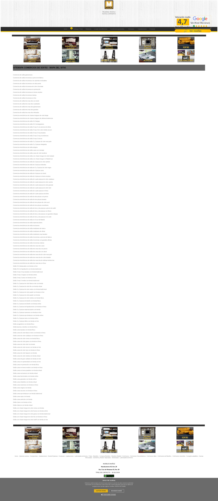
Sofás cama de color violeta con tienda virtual (26, 356)
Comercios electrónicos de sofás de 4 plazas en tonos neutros (31, 176)
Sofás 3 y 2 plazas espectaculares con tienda (26, 309)
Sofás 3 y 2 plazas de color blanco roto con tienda (28, 283)
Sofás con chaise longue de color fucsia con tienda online (30, 411)
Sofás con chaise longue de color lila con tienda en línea (30, 416)
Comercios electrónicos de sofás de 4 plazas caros (28, 170)
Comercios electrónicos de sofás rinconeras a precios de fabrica (32, 237)
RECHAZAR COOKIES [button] (116, 491)
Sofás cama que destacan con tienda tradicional (27, 393)
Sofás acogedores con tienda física (23, 324)
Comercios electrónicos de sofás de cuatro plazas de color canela (33, 182)
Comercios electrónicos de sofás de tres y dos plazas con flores (32, 211)
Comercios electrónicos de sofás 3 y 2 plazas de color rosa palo (32, 141)
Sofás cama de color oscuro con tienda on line (27, 347)
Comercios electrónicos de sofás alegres (25, 147)
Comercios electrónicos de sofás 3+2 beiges (26, 121)
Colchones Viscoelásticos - (138, 456)
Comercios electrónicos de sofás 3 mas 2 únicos (27, 138)
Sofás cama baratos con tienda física (24, 330)
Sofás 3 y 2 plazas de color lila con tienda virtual (27, 286)
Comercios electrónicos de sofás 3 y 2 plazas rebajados (30, 144)
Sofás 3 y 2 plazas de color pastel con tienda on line (28, 292)
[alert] (109, 489)
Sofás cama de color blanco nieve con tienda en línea (29, 332)
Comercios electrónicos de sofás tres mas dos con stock (30, 251)
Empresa (88, 29)
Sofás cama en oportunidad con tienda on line (27, 361)
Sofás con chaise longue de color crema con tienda (28, 408)
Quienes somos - (24, 456)
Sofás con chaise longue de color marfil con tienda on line (30, 419)
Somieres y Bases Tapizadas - (102, 457)
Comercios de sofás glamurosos (22, 75)
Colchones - (126, 456)
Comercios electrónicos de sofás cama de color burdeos (30, 153)
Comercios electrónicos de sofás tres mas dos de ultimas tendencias (33, 260)
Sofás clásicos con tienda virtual (22, 405)
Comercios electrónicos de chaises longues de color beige (30, 115)
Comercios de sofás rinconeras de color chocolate (28, 86)
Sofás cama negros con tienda (22, 388)
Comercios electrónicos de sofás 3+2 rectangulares (28, 124)
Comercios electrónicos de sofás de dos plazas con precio (30, 196)
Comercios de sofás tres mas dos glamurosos (26, 106)
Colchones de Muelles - (165, 456)
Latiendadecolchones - (82, 456)
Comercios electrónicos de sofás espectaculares (27, 222)
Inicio (65, 29)
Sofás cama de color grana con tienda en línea (27, 341)
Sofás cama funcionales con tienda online (25, 376)
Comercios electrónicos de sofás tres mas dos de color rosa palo (32, 254)
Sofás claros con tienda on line (22, 402)
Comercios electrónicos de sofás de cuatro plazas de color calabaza (33, 179)
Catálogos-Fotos (78, 29)
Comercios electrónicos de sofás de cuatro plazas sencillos (31, 193)
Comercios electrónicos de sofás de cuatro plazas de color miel (32, 188)
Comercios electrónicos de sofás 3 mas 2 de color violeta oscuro (32, 130)
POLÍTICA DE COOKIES (120, 486)
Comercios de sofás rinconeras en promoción (26, 89)
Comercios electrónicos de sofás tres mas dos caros (28, 246)
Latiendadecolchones (126, 457)
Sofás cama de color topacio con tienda (25, 353)
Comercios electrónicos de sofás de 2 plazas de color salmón (31, 162)
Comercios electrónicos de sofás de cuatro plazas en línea (30, 190)
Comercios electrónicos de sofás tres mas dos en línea (29, 263)
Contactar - (62, 456)
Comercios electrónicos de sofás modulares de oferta (29, 231)
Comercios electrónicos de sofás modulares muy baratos (30, 234)
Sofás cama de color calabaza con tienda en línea (28, 335)
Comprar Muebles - (105, 456)
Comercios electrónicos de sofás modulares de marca (29, 228)
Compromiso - (34, 456)
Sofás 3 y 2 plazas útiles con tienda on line (26, 321)
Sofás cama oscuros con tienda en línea (25, 390)
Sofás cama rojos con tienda (21, 396)
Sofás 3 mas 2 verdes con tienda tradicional (26, 280)
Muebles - (96, 456)
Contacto (152, 29)
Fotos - (91, 456)
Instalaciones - (43, 456)
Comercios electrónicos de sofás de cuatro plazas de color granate (33, 185)
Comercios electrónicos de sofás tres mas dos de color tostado (32, 257)
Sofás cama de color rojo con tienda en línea (26, 350)
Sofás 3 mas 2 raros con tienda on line (24, 277)
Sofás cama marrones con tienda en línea (25, 385)
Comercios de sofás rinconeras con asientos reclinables (30, 80)
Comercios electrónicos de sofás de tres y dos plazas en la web (32, 217)
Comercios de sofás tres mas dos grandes (25, 109)
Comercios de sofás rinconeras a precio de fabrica (28, 77)
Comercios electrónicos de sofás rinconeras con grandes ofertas (32, 240)
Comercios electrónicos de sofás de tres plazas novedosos (30, 205)
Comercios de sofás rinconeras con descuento (27, 83)
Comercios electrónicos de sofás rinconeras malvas (28, 243)
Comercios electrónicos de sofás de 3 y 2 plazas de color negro (32, 167)
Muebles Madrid (116, 456)
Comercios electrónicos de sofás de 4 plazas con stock (29, 173)
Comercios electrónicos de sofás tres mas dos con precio (30, 248)
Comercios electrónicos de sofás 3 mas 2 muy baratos (29, 133)
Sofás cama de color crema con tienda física (26, 338)
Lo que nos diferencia (100, 29)
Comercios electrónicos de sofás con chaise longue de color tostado (33, 156)
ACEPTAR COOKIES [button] (101, 491)
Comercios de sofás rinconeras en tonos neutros (27, 92)
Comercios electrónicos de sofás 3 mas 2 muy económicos (30, 135)
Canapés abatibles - (192, 456)
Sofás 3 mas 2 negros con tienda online (25, 275)
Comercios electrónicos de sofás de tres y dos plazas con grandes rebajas (35, 214)
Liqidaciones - (70, 456)
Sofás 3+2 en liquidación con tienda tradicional (27, 269)
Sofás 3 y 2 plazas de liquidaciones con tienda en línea (29, 306)
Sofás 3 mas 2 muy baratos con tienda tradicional (28, 272)
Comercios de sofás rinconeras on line (24, 98)
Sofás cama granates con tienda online (25, 379)
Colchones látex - (152, 456)
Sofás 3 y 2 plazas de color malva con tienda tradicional (30, 289)
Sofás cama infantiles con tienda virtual (25, 382)
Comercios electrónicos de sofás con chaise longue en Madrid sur (33, 159)
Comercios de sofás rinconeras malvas (24, 95)
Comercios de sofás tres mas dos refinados (26, 112)
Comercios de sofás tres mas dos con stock (26, 101)
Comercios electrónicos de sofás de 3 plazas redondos (29, 164)
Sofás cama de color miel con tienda (24, 344)
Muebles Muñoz (109, 13)
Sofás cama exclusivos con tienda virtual (25, 373)
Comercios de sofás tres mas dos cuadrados (26, 104)
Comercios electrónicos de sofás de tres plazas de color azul (31, 202)
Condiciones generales (117, 29)
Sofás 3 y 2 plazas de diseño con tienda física (27, 301)
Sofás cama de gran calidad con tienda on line (27, 359)
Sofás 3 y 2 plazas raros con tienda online (25, 318)
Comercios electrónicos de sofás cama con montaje (28, 150)
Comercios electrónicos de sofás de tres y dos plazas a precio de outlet (34, 208)
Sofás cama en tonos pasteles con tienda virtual (27, 370)
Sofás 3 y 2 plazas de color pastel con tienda (26, 295)
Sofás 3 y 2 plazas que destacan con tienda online (28, 315)
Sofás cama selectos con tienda (22, 399)
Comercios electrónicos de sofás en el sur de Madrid (29, 219)
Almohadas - (116, 457)
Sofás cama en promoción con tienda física (26, 364)
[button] (109, 495)
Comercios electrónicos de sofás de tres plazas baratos (29, 199)
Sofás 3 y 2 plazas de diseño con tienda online (27, 303)
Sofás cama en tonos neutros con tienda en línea (27, 367)
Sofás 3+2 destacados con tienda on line (25, 266)
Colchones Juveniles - (179, 456)
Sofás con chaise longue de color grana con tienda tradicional (31, 414)
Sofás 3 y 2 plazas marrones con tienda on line (27, 312)
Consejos (131, 29)
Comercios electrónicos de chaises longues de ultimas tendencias (33, 118)
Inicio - (17, 456)
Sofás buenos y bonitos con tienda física (25, 327)
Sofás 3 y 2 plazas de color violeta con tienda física (28, 298)
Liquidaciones (142, 29)
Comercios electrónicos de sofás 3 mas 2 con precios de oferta (32, 127)
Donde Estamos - (53, 456)
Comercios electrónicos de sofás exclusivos (26, 225)
